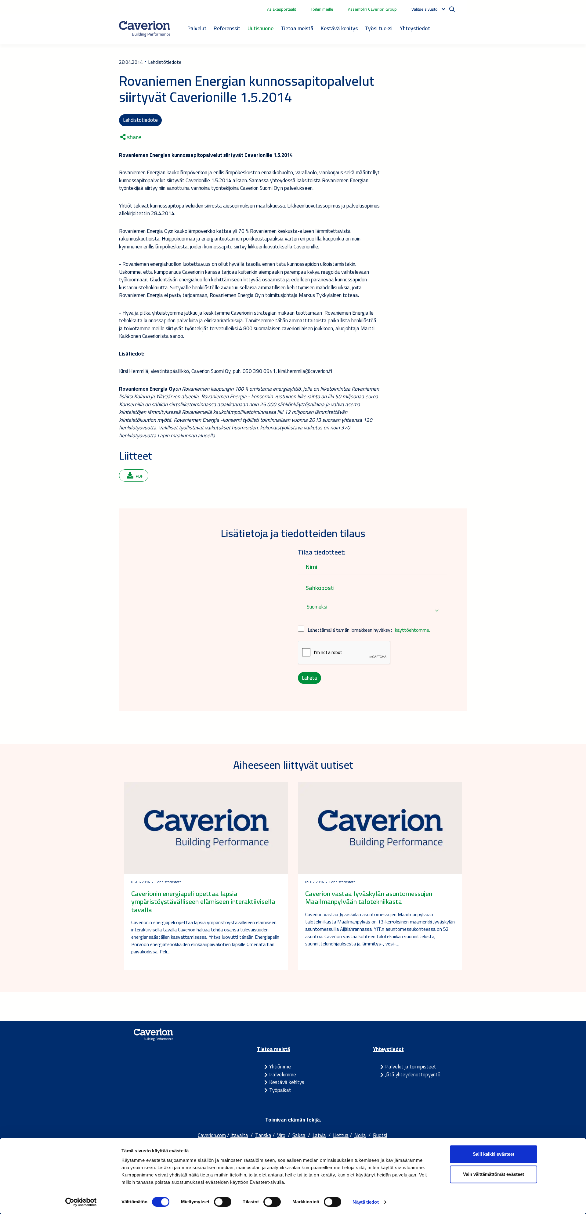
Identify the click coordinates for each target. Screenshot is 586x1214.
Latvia (319, 1135)
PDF (139, 476)
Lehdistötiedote (140, 120)
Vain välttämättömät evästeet (493, 1174)
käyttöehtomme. (412, 629)
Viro (281, 1135)
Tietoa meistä (297, 28)
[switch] (222, 1202)
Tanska (263, 1135)
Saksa (299, 1135)
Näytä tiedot (365, 1202)
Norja (360, 1135)
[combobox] (373, 611)
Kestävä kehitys (339, 28)
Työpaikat (280, 1090)
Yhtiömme (280, 1066)
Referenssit (227, 28)
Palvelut (196, 28)
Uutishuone (260, 28)
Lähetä (309, 678)
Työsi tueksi (378, 28)
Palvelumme (282, 1074)
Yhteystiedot (415, 28)
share (133, 137)
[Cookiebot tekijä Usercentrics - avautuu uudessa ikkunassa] (81, 1202)
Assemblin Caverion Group (372, 9)
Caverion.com (212, 1135)
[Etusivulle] (144, 29)
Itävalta (239, 1135)
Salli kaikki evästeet (493, 1154)
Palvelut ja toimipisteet (410, 1066)
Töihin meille (322, 9)
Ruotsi (380, 1135)
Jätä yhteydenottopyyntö (412, 1074)
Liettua (341, 1135)
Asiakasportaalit (281, 9)
